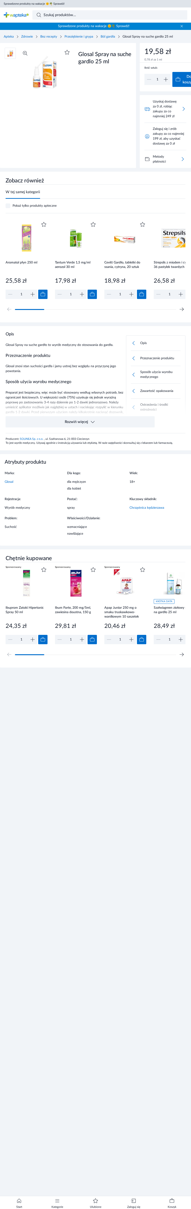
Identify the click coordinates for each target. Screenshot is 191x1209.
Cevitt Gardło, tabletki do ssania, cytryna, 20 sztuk (122, 265)
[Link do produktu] (27, 260)
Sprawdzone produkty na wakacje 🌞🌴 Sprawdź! (34, 3)
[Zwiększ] (166, 79)
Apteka (9, 36)
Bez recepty (48, 36)
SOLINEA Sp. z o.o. (32, 438)
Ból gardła (108, 36)
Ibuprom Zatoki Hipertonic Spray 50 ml (25, 610)
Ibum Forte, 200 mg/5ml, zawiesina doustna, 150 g (73, 610)
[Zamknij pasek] (182, 26)
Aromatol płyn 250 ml (21, 262)
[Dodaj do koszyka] (43, 294)
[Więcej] (182, 159)
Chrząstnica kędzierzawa (147, 507)
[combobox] (110, 15)
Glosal (9, 482)
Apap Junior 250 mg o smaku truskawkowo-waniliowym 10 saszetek (121, 612)
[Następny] (181, 309)
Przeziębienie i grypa (79, 36)
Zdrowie (27, 36)
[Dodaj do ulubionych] (67, 52)
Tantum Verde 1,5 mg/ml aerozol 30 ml (72, 265)
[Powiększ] (25, 53)
